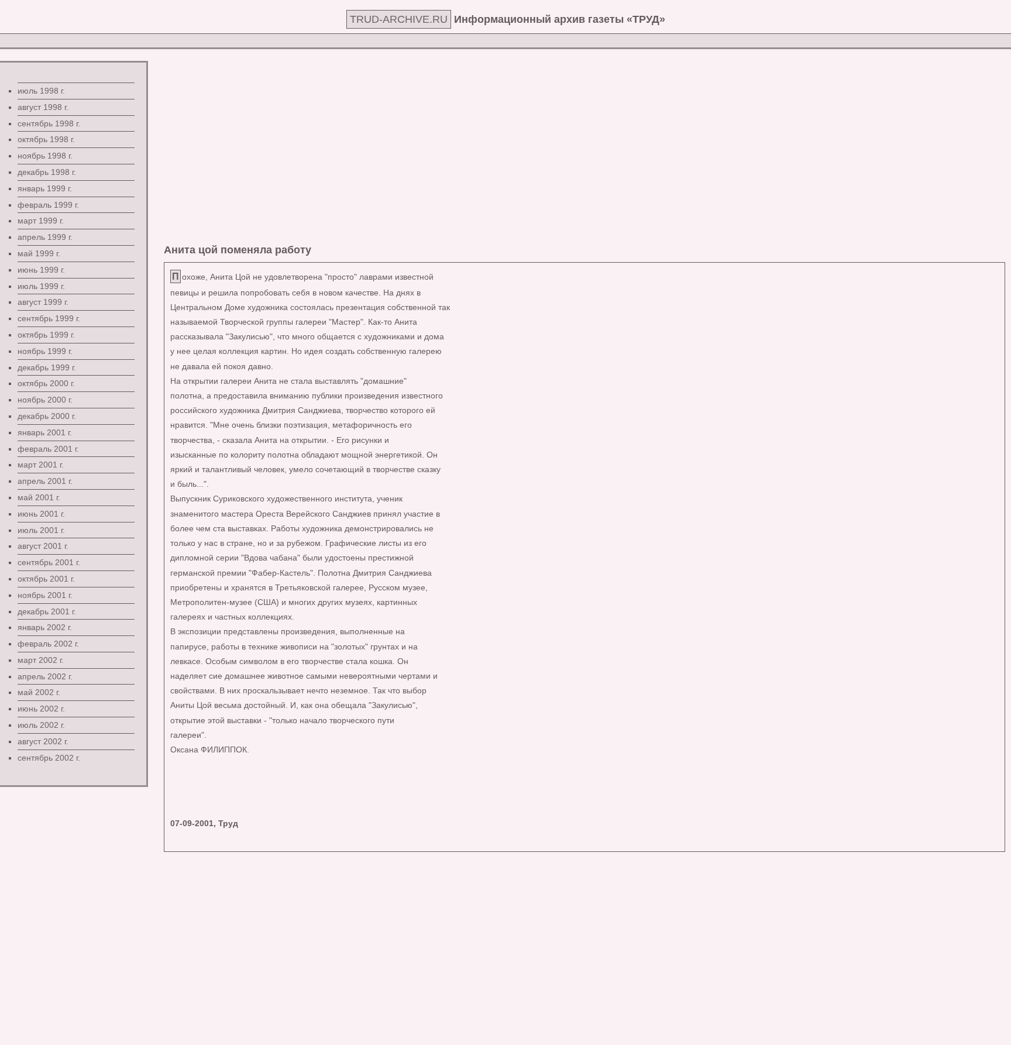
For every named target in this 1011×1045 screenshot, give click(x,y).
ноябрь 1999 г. (45, 351)
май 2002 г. (39, 692)
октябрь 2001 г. (46, 578)
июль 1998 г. (41, 90)
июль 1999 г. (41, 286)
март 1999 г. (41, 220)
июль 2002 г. (41, 725)
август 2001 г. (43, 546)
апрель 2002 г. (45, 676)
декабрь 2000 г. (47, 416)
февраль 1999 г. (48, 204)
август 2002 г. (43, 741)
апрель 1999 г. (45, 237)
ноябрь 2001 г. (45, 595)
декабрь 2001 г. (47, 611)
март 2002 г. (41, 660)
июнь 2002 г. (41, 708)
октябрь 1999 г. (46, 334)
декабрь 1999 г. (47, 367)
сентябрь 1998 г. (49, 123)
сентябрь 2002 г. (49, 757)
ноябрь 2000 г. (45, 399)
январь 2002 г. (45, 627)
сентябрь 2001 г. (49, 562)
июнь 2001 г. (41, 513)
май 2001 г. (39, 497)
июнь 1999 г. (41, 269)
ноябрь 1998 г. (45, 155)
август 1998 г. (43, 107)
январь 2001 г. (45, 432)
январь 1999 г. (45, 188)
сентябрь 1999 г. (49, 318)
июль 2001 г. (41, 530)
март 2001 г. (41, 464)
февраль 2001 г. (48, 448)
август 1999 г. (43, 302)
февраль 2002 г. (48, 643)
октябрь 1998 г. (46, 139)
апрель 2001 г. (45, 481)
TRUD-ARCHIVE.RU (399, 19)
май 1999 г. (39, 253)
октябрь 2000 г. (46, 383)
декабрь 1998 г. (47, 172)
